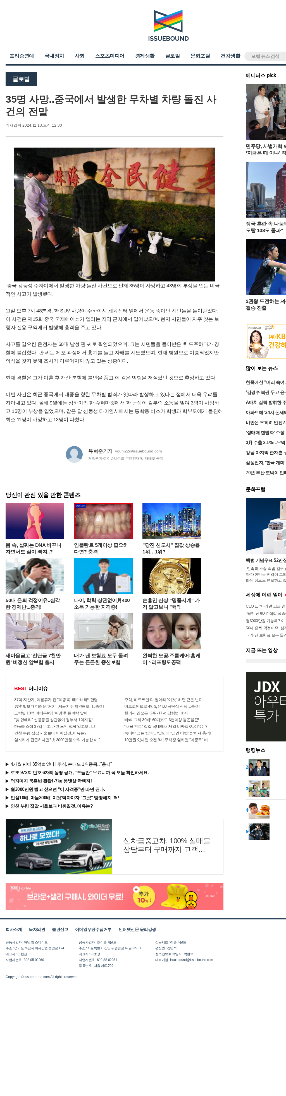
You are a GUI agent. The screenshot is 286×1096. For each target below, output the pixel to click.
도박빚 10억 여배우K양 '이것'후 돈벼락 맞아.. (51, 713)
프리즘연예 (21, 56)
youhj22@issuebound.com (138, 451)
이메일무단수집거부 (93, 929)
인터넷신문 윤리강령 (137, 929)
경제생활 (145, 56)
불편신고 (60, 929)
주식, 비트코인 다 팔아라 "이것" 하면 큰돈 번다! (164, 699)
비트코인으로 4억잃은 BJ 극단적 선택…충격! (162, 706)
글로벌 (172, 56)
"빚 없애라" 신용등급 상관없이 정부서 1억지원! (53, 719)
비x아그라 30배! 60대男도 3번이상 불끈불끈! (161, 719)
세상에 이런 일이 (265, 595)
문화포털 (200, 56)
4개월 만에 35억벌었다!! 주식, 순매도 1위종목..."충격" (61, 764)
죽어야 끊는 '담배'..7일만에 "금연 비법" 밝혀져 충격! (167, 733)
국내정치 (54, 56)
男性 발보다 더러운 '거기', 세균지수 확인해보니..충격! (59, 706)
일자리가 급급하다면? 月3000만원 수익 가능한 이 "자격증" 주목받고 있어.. (59, 740)
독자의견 (37, 929)
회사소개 (14, 929)
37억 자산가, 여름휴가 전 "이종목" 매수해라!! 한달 (56, 699)
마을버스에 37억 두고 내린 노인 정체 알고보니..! (54, 726)
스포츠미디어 (110, 56)
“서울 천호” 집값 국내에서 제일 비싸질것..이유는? (166, 726)
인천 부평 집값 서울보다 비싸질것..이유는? (50, 733)
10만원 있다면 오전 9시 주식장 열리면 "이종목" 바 (166, 740)
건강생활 (230, 56)
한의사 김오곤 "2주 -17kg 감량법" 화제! (156, 713)
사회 (80, 56)
